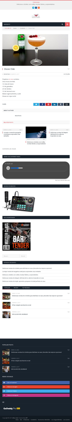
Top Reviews (26, 288)
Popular (7, 288)
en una (11, 79)
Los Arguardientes (56, 419)
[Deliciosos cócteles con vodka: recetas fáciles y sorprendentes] (36, 133)
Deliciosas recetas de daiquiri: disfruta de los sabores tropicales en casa (35, 4)
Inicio (17, 419)
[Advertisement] (17, 326)
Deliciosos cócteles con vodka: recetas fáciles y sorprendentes (36, 143)
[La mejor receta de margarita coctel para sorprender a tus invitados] (12, 129)
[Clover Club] (36, 50)
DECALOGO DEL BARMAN (20, 314)
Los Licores (66, 419)
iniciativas (7, 74)
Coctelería (67, 74)
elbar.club (15, 418)
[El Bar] (36, 15)
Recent (16, 288)
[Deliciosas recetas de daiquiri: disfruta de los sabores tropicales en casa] (59, 129)
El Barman (26, 419)
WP (27, 418)
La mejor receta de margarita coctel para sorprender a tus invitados (12, 134)
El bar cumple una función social (21, 305)
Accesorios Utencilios (44, 419)
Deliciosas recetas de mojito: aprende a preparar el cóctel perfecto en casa (23, 281)
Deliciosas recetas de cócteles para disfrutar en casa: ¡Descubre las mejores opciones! (27, 268)
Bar (21, 419)
